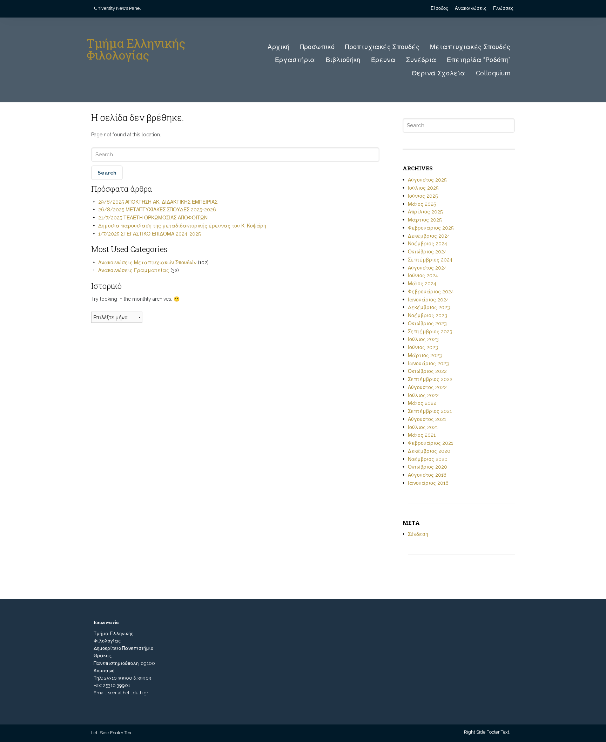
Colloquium (493, 73)
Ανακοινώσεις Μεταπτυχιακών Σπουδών (147, 262)
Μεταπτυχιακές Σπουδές (470, 46)
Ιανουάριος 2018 (428, 483)
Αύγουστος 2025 (427, 180)
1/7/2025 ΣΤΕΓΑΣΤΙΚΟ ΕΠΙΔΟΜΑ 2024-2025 (149, 234)
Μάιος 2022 (422, 403)
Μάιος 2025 (422, 204)
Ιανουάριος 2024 (428, 299)
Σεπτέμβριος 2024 (430, 260)
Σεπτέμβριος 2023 (430, 331)
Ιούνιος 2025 (423, 196)
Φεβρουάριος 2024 (431, 291)
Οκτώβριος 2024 (427, 251)
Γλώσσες (503, 8)
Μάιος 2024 (422, 283)
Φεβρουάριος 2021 (430, 443)
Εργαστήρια (295, 59)
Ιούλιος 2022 (423, 395)
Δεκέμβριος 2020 (429, 451)
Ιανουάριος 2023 (428, 363)
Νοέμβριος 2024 (427, 243)
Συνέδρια (421, 59)
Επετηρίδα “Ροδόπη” (478, 59)
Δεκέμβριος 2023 (429, 307)
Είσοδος (439, 8)
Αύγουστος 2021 (427, 419)
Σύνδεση (418, 534)
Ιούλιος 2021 (423, 427)
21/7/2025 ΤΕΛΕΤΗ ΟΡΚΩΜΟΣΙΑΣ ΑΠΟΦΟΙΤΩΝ (153, 217)
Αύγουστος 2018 (427, 475)
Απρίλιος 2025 (425, 212)
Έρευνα (383, 59)
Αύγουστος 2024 (427, 268)
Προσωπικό (317, 46)
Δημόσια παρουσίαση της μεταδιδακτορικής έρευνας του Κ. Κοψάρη (182, 226)
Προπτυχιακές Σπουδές (382, 46)
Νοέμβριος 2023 (427, 315)
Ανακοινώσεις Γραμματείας (133, 270)
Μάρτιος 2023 (425, 355)
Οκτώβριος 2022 (427, 371)
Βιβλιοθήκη (343, 59)
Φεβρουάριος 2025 (430, 228)
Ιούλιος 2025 (423, 188)
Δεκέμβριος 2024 (429, 236)
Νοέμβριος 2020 (427, 459)
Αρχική (278, 46)
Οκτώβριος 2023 (427, 323)
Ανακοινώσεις (470, 8)
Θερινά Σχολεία (438, 73)
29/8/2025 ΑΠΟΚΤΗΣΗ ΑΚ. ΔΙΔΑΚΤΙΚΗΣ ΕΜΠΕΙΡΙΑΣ (157, 202)
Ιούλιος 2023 (423, 339)
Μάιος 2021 (422, 435)
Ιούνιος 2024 (423, 275)
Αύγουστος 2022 (427, 387)
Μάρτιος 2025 (425, 220)
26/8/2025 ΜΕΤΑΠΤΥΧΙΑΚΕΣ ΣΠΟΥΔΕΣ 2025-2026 (157, 209)
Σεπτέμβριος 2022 (430, 379)
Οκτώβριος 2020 (427, 467)
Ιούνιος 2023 (423, 347)
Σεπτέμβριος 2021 (430, 411)
